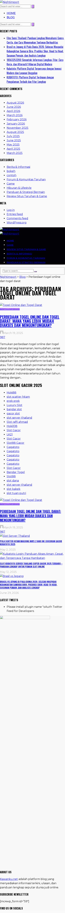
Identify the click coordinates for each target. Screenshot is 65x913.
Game (11, 183)
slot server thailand (19, 417)
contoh (11, 175)
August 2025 (15, 132)
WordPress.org (16, 222)
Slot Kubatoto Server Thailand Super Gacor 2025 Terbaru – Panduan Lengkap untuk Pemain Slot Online (31, 565)
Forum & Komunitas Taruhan (26, 179)
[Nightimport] (9, 2)
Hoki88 (11, 392)
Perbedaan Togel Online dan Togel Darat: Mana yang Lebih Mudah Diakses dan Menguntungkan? (29, 321)
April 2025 (13, 148)
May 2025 (13, 144)
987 (2, 337)
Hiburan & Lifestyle (19, 187)
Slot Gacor (14, 430)
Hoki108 (12, 426)
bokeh (11, 171)
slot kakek (13, 489)
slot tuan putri (16, 493)
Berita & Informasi (18, 166)
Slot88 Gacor (15, 442)
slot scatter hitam (18, 396)
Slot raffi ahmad (17, 421)
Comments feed (17, 218)
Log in (11, 210)
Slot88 (11, 476)
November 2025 (17, 127)
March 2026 (14, 115)
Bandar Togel (16, 472)
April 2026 (13, 111)
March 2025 (14, 153)
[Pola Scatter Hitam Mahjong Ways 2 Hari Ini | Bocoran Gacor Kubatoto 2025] (15, 535)
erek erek (13, 401)
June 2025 (14, 140)
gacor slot (13, 413)
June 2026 (14, 106)
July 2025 (13, 136)
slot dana (13, 480)
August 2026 (15, 102)
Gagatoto (13, 447)
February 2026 (16, 119)
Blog (11, 17)
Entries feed (15, 214)
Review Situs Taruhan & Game (27, 196)
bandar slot (14, 409)
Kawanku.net (9, 879)
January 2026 (16, 123)
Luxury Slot (14, 405)
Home (11, 13)
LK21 (10, 434)
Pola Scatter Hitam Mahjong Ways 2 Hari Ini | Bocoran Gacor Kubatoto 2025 (31, 542)
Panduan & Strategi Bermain (26, 192)
